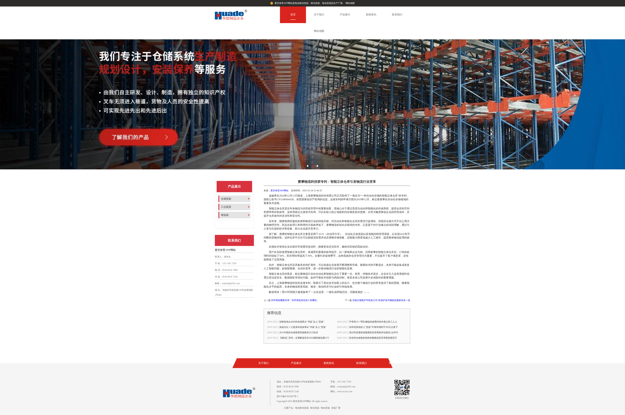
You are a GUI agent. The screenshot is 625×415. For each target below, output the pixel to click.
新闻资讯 (371, 14)
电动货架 (325, 408)
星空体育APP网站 (279, 190)
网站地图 (350, 3)
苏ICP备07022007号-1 (287, 396)
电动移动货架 (302, 408)
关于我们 (319, 14)
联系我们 (397, 14)
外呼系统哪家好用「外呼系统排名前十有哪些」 (295, 300)
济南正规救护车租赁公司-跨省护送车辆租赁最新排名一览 (381, 300)
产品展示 (345, 14)
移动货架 (314, 408)
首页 (293, 14)
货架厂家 (335, 408)
